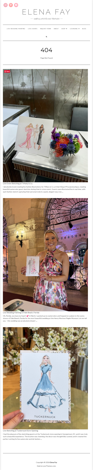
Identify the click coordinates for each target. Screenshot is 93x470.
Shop (63, 28)
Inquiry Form (45, 28)
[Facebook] (16, 5)
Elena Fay (46, 12)
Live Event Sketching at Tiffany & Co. (18, 183)
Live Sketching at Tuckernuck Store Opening (20, 431)
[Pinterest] (11, 5)
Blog (84, 28)
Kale (38, 466)
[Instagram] (5, 5)
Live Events (32, 28)
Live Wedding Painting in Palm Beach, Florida (21, 312)
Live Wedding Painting (16, 28)
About (56, 28)
